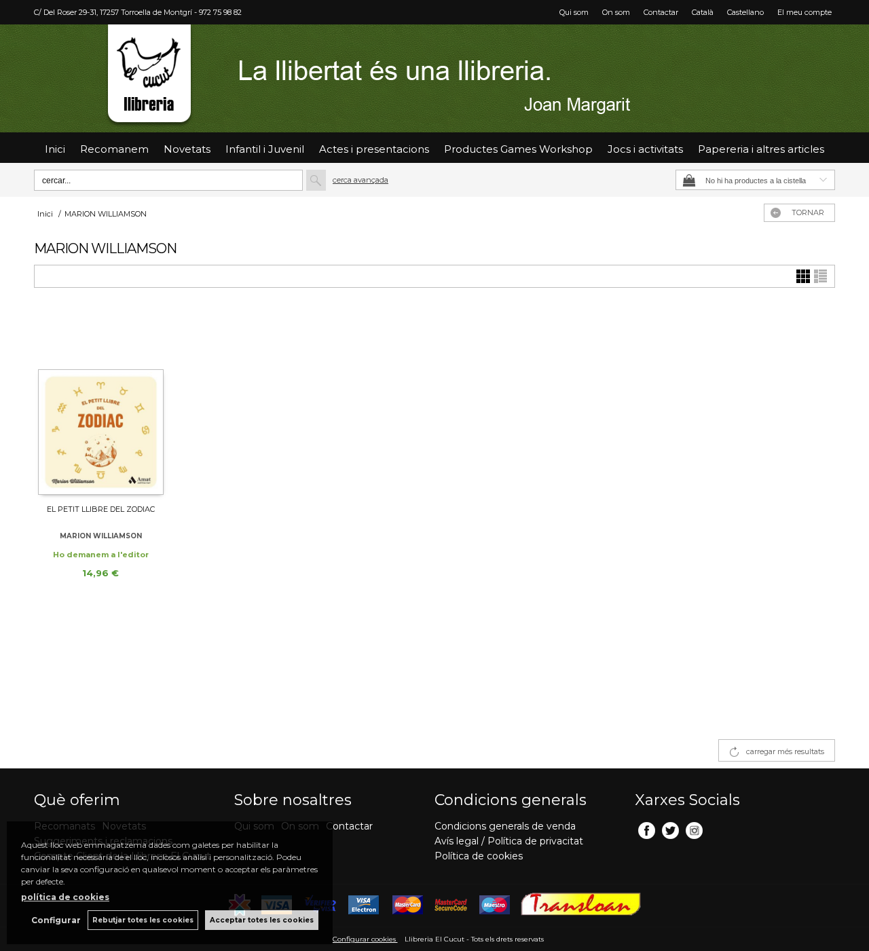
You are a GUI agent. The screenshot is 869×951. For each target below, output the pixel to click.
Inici (55, 149)
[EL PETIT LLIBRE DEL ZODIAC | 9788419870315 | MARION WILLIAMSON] (101, 402)
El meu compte (804, 12)
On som (616, 12)
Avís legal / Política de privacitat (508, 841)
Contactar (661, 12)
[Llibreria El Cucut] (434, 78)
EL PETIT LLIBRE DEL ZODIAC (101, 509)
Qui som (574, 12)
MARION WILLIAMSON (101, 536)
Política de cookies (478, 856)
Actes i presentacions (374, 149)
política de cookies (65, 897)
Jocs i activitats (645, 149)
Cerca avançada (360, 180)
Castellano (745, 12)
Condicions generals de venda (505, 826)
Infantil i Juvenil (264, 149)
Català (703, 12)
